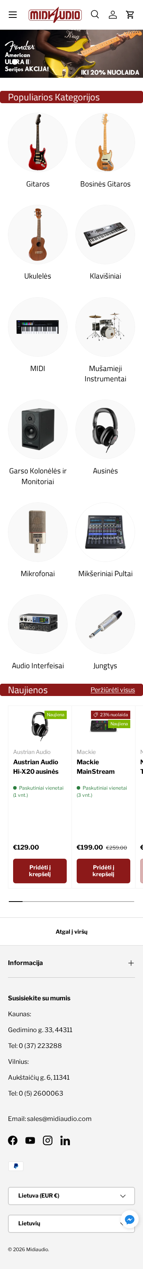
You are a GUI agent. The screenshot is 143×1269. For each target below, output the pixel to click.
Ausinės (105, 470)
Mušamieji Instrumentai (105, 373)
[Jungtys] (105, 624)
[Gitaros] (37, 142)
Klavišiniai (105, 275)
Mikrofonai (38, 573)
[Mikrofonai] (37, 532)
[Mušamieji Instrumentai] (105, 327)
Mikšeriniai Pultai (105, 573)
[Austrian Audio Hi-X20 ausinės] (40, 726)
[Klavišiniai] (105, 234)
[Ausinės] (105, 429)
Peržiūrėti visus (113, 690)
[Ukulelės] (37, 234)
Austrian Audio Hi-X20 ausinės (35, 766)
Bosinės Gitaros (105, 183)
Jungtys (105, 665)
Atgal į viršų (71, 931)
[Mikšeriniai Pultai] (105, 532)
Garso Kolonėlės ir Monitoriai (38, 475)
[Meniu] (12, 14)
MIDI (37, 368)
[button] (130, 14)
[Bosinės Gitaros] (105, 142)
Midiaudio (37, 1249)
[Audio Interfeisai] (37, 624)
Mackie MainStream (96, 766)
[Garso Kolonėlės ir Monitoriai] (37, 429)
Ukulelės (37, 275)
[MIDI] (37, 327)
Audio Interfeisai (38, 665)
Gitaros (38, 183)
